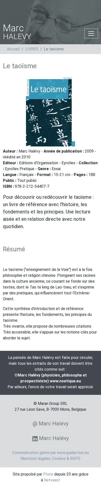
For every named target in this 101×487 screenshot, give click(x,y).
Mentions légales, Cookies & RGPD (50, 458)
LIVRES (31, 49)
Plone (48, 474)
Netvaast (52, 480)
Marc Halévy (53, 438)
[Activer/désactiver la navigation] (91, 33)
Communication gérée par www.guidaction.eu (50, 452)
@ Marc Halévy (50, 424)
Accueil (13, 49)
